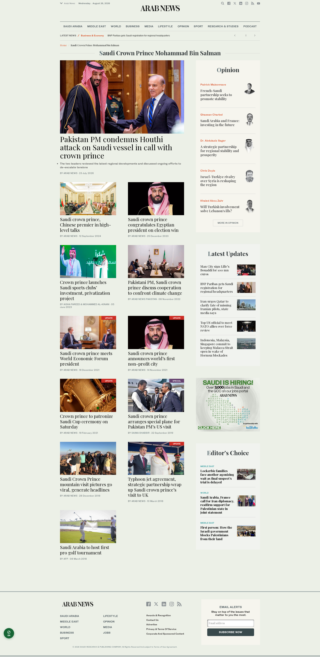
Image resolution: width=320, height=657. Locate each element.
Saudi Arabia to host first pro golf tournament (84, 550)
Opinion (183, 26)
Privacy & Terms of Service (161, 629)
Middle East (96, 26)
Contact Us (152, 620)
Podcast (250, 26)
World (116, 26)
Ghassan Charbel (211, 114)
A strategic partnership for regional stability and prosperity (219, 150)
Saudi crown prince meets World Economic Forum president (86, 358)
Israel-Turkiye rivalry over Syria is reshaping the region (218, 181)
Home (63, 45)
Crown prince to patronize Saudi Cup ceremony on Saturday (86, 421)
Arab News (69, 3)
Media (148, 26)
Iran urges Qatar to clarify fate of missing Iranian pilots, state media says (215, 307)
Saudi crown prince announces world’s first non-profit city (151, 358)
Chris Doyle (207, 170)
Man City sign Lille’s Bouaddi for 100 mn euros (214, 270)
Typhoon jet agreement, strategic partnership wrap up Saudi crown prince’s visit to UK (154, 487)
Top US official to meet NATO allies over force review (216, 326)
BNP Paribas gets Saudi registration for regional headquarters (139, 35)
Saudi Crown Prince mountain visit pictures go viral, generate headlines (86, 484)
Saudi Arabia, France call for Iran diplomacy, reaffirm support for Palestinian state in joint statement (217, 505)
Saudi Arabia (72, 26)
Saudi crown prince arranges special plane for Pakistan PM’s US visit (154, 421)
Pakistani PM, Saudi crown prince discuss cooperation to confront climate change (155, 287)
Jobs (107, 632)
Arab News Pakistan (144, 299)
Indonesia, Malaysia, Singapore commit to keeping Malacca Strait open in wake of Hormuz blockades (216, 347)
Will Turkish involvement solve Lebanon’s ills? (219, 209)
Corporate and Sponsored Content (165, 633)
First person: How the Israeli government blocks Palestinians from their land (216, 533)
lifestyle (110, 615)
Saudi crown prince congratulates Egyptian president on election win (153, 224)
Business (133, 26)
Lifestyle (165, 26)
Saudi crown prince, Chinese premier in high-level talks (85, 224)
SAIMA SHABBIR (140, 432)
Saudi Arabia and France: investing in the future (219, 123)
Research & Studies (223, 26)
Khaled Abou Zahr (211, 200)
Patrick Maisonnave (213, 84)
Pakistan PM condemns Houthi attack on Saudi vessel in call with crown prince (116, 147)
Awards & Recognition (158, 615)
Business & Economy (92, 35)
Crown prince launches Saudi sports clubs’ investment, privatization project (85, 290)
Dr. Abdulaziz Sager (213, 140)
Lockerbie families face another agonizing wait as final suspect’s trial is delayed (217, 476)
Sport (198, 26)
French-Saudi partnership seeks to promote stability (216, 94)
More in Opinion (228, 222)
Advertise (151, 624)
